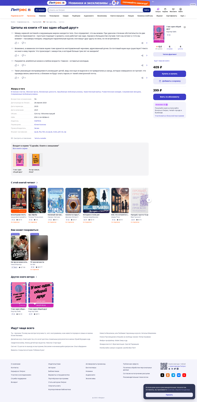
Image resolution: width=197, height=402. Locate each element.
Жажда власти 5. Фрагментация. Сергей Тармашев (119, 344)
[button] (142, 43)
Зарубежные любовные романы (70, 92)
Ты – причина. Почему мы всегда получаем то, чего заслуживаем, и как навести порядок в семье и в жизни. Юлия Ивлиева (52, 334)
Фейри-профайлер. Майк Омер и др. (114, 340)
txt (62, 132)
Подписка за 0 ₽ (17, 16)
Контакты (14, 368)
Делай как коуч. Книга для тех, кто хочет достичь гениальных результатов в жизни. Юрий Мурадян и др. (51, 339)
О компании (15, 364)
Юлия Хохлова (40, 125)
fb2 (40, 132)
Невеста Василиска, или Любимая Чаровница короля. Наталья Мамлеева (128, 333)
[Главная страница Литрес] (21, 10)
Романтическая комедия (111, 92)
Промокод (31, 16)
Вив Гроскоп (136, 217)
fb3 (43, 132)
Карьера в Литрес (18, 371)
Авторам (51, 368)
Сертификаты (171, 16)
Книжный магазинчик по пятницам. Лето (56, 215)
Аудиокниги (89, 16)
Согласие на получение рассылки (136, 374)
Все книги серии (20, 148)
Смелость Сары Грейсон (73, 215)
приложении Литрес (178, 366)
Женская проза (32, 92)
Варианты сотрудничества (59, 375)
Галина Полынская (35, 217)
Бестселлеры (91, 368)
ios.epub (49, 132)
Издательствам (54, 364)
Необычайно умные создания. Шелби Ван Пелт (118, 348)
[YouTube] (184, 375)
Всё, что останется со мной (120, 215)
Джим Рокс (115, 217)
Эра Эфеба (32, 215)
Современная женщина (131, 92)
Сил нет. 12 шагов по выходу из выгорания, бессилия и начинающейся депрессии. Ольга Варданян (48, 346)
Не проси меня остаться (20, 262)
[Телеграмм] (173, 375)
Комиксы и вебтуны (145, 16)
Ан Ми (32, 264)
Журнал (159, 16)
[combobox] (95, 10)
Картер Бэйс (171, 32)
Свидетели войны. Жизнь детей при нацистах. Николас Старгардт (36, 343)
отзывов (169, 49)
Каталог (42, 10)
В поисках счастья (18, 92)
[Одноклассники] (168, 375)
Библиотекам (53, 371)
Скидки (66, 16)
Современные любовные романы (24, 94)
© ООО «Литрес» (98, 398)
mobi (55, 132)
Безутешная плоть (18, 215)
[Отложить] (24, 190)
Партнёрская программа (58, 379)
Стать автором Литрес (57, 382)
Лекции (131, 16)
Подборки (76, 16)
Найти (146, 10)
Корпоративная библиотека (59, 389)
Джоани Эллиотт (72, 217)
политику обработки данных (178, 390)
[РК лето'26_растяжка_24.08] (98, 3)
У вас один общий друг (18, 309)
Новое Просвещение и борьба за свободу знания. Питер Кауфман (125, 337)
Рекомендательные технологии (135, 377)
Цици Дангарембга (18, 217)
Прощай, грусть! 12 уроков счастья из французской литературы (143, 215)
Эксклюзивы (102, 16)
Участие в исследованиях (21, 375)
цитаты (180, 49)
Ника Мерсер (16, 264)
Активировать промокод (95, 364)
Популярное (54, 16)
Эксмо (36, 128)
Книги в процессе (117, 16)
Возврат (14, 382)
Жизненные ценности (47, 92)
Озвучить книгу (54, 386)
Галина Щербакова (90, 217)
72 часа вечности (37, 262)
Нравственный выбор (92, 92)
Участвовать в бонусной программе (169, 116)
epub (36, 132)
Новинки (42, 16)
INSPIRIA (37, 121)
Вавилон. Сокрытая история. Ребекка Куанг (28, 350)
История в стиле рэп (91, 215)
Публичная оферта (130, 364)
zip (65, 132)
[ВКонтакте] (179, 375)
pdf (59, 132)
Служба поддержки (18, 379)
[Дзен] (162, 375)
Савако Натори (54, 217)
